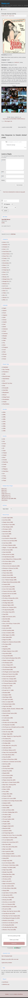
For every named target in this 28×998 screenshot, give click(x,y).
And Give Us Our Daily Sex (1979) (10, 922)
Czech (4, 349)
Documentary (6, 263)
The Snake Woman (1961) (8, 754)
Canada (4, 464)
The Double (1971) (7, 738)
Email (2, 176)
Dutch (4, 345)
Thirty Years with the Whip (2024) (10, 846)
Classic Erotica (11, 15)
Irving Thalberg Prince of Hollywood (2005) (12, 559)
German (4, 319)
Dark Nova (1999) (6, 763)
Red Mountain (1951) (7, 876)
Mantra (15, 994)
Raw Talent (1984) (7, 844)
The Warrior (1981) (7, 814)
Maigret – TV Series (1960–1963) (10, 547)
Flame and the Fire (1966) (8, 554)
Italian (4, 317)
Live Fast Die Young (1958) (9, 586)
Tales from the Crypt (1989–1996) (9, 498)
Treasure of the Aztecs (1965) (9, 591)
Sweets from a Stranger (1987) (9, 678)
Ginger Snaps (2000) (7, 869)
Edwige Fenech (6, 397)
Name (2, 172)
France (4, 443)
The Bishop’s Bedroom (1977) (9, 750)
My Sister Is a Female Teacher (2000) (11, 782)
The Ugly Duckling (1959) (8, 609)
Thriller (4, 292)
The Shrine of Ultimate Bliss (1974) (10, 598)
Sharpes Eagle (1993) (7, 734)
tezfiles (3, 222)
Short (4, 290)
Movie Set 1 (4, 488)
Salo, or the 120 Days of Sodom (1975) (11, 623)
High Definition (6, 378)
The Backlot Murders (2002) (9, 704)
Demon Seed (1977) (22, 127)
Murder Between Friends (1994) (9, 906)
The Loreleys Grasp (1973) (8, 612)
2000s (4, 414)
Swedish (5, 322)
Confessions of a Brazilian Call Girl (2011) (12, 761)
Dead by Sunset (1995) (8, 575)
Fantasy (4, 267)
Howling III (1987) (6, 803)
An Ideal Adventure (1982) (8, 556)
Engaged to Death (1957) (8, 826)
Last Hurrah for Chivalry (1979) (9, 538)
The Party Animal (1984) (8, 768)
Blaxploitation (6, 392)
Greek (4, 324)
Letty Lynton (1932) (7, 628)
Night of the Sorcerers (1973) (9, 616)
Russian (4, 354)
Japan (4, 450)
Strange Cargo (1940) (7, 860)
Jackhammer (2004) (7, 830)
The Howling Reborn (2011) (8, 740)
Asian (4, 249)
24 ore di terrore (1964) (8, 775)
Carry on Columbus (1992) (8, 632)
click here (13, 234)
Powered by (10, 947)
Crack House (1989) (7, 543)
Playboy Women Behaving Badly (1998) (11, 582)
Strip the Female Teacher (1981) (10, 713)
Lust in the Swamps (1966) (8, 862)
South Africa (5, 471)
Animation (5, 246)
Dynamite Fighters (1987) (8, 605)
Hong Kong (5, 462)
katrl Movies (5, 982)
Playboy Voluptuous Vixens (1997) (10, 651)
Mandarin (5, 335)
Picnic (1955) (6, 791)
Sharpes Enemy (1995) (8, 600)
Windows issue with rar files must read (10, 959)
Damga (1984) (6, 890)
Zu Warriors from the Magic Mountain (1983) (12, 800)
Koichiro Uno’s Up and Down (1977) (10, 842)
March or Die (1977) (7, 881)
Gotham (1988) (6, 536)
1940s (4, 428)
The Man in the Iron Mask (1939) (10, 722)
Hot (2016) (5, 646)
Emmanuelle (5, 387)
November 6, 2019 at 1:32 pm (14, 142)
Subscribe (14, 943)
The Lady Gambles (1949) (8, 819)
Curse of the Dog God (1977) (9, 676)
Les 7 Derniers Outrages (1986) (9, 579)
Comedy (4, 258)
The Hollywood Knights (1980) (9, 667)
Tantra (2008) (6, 715)
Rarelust (5, 3)
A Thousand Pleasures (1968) (9, 683)
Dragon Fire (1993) (7, 639)
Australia (5, 459)
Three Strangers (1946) (8, 526)
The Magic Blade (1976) (8, 602)
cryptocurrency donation (7, 962)
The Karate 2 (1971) (7, 529)
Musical (4, 394)
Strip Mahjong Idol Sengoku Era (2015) (11, 918)
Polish (4, 352)
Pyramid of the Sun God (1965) (9, 593)
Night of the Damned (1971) (9, 883)
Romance (5, 283)
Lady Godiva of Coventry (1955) (10, 892)
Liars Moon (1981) (7, 520)
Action (4, 242)
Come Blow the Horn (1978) (9, 913)
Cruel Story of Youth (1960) (9, 524)
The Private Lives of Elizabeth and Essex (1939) (13, 727)
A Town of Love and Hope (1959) (10, 540)
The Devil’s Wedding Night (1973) (10, 812)
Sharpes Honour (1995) (8, 522)
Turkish (4, 356)
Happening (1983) (6, 648)
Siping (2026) (6, 858)
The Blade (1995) (6, 743)
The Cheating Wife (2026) (8, 925)
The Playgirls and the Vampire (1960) (11, 671)
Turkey (4, 475)
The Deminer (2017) (7, 563)
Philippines (5, 469)
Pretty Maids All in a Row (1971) (10, 745)
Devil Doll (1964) (6, 618)
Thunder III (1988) (7, 816)
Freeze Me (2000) (7, 757)
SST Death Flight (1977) (8, 833)
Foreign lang (5, 269)
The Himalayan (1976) (7, 662)
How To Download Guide (7, 956)
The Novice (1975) (7, 879)
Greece (4, 466)
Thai (4, 342)
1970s (5, 121)
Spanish (4, 310)
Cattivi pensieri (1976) (7, 895)
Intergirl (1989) (6, 625)
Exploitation (5, 367)
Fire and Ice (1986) (7, 909)
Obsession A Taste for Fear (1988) (10, 674)
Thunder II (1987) (6, 823)
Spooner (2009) (6, 766)
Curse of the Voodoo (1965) (9, 589)
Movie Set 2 (4, 490)
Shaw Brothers (6, 404)
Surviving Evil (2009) (7, 777)
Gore (4, 381)
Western (4, 297)
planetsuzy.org (6, 984)
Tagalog (4, 338)
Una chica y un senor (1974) (9, 902)
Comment (2, 160)
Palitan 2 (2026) (6, 789)
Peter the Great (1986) (8, 549)
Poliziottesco (6, 371)
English (8, 121)
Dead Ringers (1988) (7, 697)
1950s (4, 426)
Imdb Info (16, 62)
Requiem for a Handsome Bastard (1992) (12, 642)
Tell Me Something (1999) (8, 630)
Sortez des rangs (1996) (8, 731)
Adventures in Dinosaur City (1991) (10, 568)
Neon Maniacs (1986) (7, 805)
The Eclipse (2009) (7, 644)
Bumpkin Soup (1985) (7, 872)
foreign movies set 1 (6, 493)
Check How (5, 192)
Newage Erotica (6, 279)
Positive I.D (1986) (7, 796)
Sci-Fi (4, 286)
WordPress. (20, 994)
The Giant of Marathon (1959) (9, 545)
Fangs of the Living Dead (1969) (10, 752)
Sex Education (6, 288)
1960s (4, 423)
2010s (4, 412)
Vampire (4, 401)
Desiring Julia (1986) (7, 899)
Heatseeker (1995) (7, 531)
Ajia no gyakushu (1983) (8, 851)
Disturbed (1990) (6, 692)
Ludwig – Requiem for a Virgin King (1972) (12, 736)
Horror (4, 272)
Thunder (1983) (6, 821)
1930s (4, 430)
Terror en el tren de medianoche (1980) (11, 566)
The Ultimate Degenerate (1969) (10, 681)
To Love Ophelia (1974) (8, 839)
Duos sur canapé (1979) (8, 701)
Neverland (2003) (6, 711)
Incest (4, 274)
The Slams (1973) (7, 688)
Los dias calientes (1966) (8, 885)
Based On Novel (6, 376)
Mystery (4, 276)
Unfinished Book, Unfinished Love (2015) (12, 856)
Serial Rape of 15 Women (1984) (10, 837)
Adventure (5, 244)
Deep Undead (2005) (7, 637)
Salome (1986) (6, 807)
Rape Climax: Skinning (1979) (9, 784)
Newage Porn (6, 281)
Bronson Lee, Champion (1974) (9, 607)
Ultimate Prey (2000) (7, 770)
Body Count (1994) (7, 849)
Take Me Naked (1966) (8, 669)
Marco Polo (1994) (7, 787)
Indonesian (5, 328)
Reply (25, 147)
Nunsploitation (6, 399)
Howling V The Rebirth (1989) (9, 867)
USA (11, 121)
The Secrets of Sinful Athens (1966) (10, 865)
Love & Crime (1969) (7, 729)
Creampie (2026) (6, 584)
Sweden (4, 455)
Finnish (4, 331)
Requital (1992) (6, 773)
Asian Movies (4, 500)
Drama (4, 265)
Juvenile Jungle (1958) (8, 517)
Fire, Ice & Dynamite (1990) (9, 904)
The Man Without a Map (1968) (9, 888)
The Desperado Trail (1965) (9, 724)
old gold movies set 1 (6, 496)
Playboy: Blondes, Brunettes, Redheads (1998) (13, 708)
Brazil (4, 457)
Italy (4, 441)
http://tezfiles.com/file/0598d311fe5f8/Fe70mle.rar (14, 118)
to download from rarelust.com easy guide (16, 192)
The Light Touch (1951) (8, 699)
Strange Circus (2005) (7, 685)
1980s (4, 419)
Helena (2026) (6, 720)
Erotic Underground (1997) (8, 853)
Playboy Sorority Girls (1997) (9, 780)
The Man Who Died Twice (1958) (10, 927)
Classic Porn (5, 256)
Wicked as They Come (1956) (9, 929)
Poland (4, 480)
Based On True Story (7, 383)
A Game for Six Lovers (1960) (9, 798)
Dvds (4, 385)
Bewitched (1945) (6, 828)
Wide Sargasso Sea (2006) (8, 635)
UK (3, 448)
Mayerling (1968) (6, 595)
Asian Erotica (6, 251)
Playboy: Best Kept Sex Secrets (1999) (11, 911)
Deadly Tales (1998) (7, 570)
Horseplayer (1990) (7, 694)
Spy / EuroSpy (6, 369)
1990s (4, 416)
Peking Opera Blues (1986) (9, 874)
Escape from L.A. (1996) (8, 690)
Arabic (4, 340)
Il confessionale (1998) (8, 717)
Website (2, 180)
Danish (4, 326)
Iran (4, 473)
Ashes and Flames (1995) (8, 810)
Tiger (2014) (5, 614)
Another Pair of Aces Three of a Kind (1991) (12, 835)
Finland (4, 478)
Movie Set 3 (4, 492)
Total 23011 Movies (6, 219)
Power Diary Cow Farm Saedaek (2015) (11, 915)
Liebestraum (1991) (7, 747)
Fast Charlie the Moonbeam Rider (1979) (11, 658)
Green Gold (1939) (7, 552)
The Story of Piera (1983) (8, 897)
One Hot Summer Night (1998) (9, 577)
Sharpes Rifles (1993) (7, 793)
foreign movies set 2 (6, 495)
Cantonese (5, 333)
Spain (4, 446)
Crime (4, 260)
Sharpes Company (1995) (8, 660)
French (4, 312)
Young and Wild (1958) (8, 655)
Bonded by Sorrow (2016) (8, 920)
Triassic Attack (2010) (7, 572)
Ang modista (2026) (7, 653)
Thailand (5, 452)
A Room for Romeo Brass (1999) (10, 759)
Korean (4, 358)
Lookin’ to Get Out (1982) (7, 127)
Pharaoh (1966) (6, 621)
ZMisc (4, 299)
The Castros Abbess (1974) (9, 561)
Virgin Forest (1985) (7, 706)
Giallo (4, 374)
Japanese (5, 315)
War (4, 295)
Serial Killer (5, 390)
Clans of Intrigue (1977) (8, 665)
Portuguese (5, 347)
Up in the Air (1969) (7, 533)
